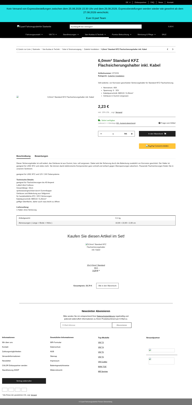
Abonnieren (122, 325)
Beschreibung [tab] (23, 156)
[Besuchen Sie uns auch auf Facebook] (4, 390)
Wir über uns (7, 342)
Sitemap (53, 356)
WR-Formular (55, 342)
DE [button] (127, 2)
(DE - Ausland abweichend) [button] (126, 123)
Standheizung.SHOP (10, 370)
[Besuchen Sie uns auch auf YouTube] (11, 390)
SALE (164, 34)
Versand (118, 112)
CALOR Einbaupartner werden (14, 365)
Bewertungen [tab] (41, 156)
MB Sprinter (103, 371)
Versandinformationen (11, 356)
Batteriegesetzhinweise (59, 365)
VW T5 (101, 352)
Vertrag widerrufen (24, 381)
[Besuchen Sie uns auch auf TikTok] (24, 390)
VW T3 (101, 342)
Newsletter (6, 361)
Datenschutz (55, 347)
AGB (52, 351)
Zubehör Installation (116, 76)
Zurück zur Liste (24, 49)
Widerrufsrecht (56, 370)
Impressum (54, 361)
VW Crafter (102, 362)
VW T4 (101, 347)
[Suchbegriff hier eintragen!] (139, 26)
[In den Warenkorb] (18, 56)
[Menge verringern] (101, 133)
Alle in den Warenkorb (107, 286)
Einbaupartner (140, 2)
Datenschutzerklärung (106, 316)
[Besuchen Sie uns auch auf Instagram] (17, 390)
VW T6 (101, 357)
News (160, 2)
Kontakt (170, 2)
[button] (158, 26)
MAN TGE (102, 367)
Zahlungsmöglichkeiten (11, 351)
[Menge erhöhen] (132, 133)
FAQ (152, 2)
